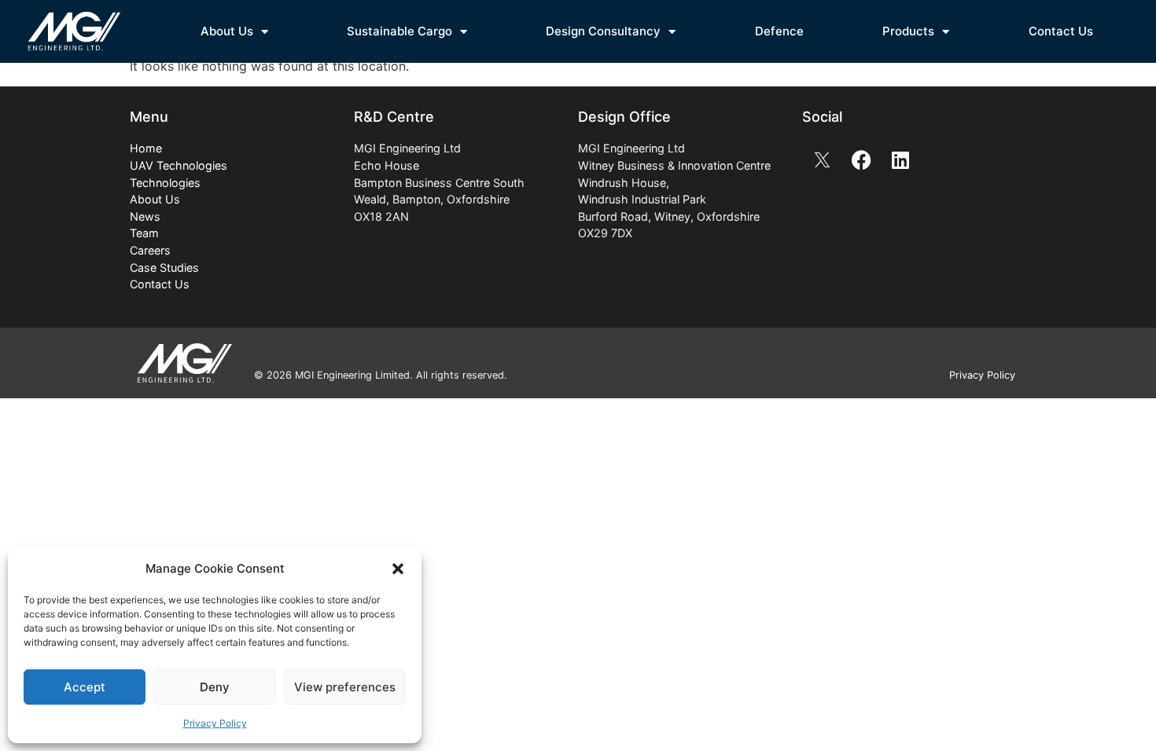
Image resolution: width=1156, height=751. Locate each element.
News (145, 216)
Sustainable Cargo (399, 31)
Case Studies (164, 267)
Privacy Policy (215, 723)
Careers (150, 250)
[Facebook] (861, 159)
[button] (398, 569)
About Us (227, 31)
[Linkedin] (900, 159)
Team (144, 233)
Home (146, 148)
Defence (779, 31)
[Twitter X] (821, 159)
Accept (84, 687)
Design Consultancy (603, 31)
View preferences (345, 687)
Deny (215, 687)
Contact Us (1061, 31)
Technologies (165, 182)
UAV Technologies (178, 165)
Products (908, 31)
